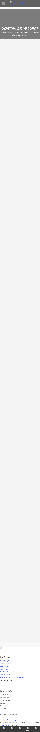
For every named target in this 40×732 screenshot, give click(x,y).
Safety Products (5, 669)
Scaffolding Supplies (7, 661)
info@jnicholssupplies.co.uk (13, 720)
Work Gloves (4, 666)
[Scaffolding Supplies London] (20, 5)
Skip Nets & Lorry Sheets (8, 672)
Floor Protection (5, 664)
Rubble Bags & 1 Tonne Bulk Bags (12, 677)
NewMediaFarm (5, 725)
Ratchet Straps (5, 675)
